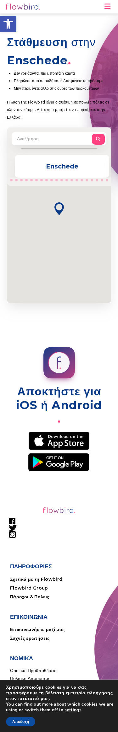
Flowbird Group (29, 588)
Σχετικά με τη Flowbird (36, 579)
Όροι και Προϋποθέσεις (33, 670)
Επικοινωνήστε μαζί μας (37, 629)
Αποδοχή (20, 721)
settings (73, 710)
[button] (8, 24)
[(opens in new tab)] (59, 440)
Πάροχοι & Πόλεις (29, 597)
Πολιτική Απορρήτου (30, 678)
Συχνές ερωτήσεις (29, 638)
